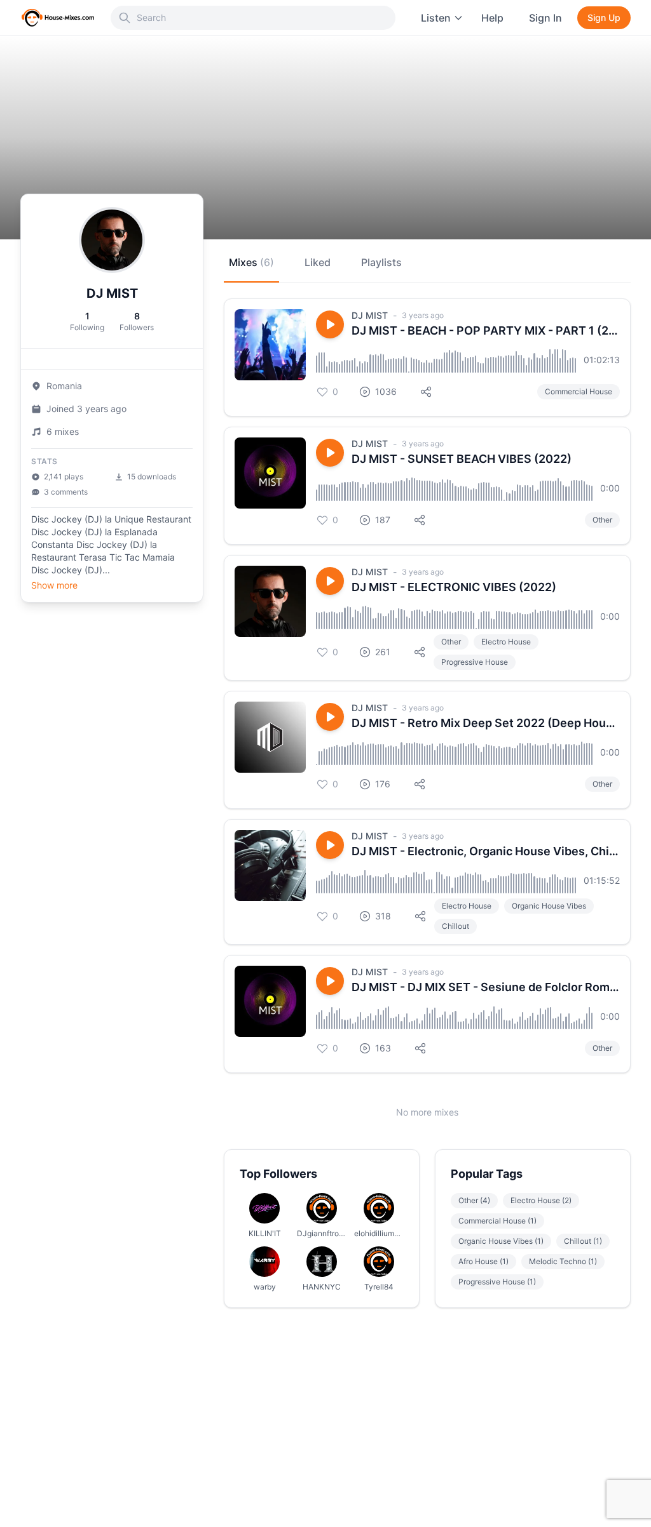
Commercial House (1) (497, 1220)
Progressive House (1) (497, 1281)
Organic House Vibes (549, 905)
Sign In (545, 17)
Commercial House (578, 391)
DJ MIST (370, 315)
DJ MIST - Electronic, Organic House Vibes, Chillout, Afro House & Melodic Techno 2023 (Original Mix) (486, 851)
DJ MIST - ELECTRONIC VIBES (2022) (454, 587)
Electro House (506, 641)
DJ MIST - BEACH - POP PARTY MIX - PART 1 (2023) (486, 330)
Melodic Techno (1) (563, 1261)
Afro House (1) (483, 1261)
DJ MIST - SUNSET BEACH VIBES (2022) (462, 458)
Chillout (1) (583, 1241)
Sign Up (603, 17)
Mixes (251, 262)
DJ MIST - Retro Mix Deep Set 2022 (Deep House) (486, 723)
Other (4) (474, 1200)
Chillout (455, 926)
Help (492, 17)
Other (602, 519)
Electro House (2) (541, 1200)
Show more (54, 585)
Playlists (381, 262)
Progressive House (474, 662)
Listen (436, 17)
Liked (318, 262)
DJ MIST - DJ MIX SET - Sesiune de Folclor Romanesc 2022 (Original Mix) (486, 987)
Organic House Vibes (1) (501, 1241)
